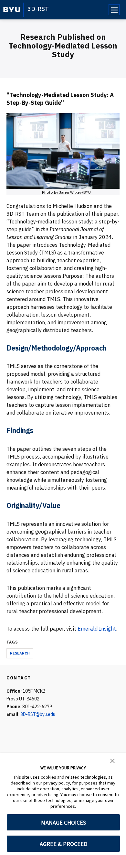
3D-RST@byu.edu (37, 714)
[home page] (12, 9)
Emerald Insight (97, 628)
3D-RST (38, 9)
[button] (112, 760)
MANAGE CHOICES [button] (63, 822)
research (20, 653)
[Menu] (114, 9)
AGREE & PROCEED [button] (63, 844)
